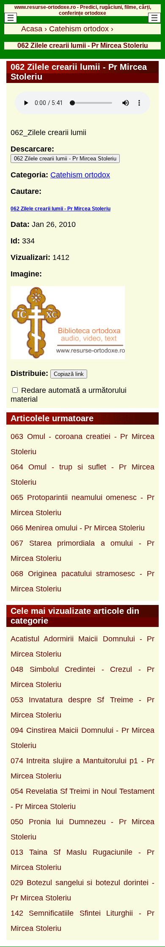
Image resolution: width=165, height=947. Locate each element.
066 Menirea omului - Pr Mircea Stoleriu (78, 528)
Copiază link (69, 374)
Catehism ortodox (80, 175)
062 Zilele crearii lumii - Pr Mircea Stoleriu (65, 158)
